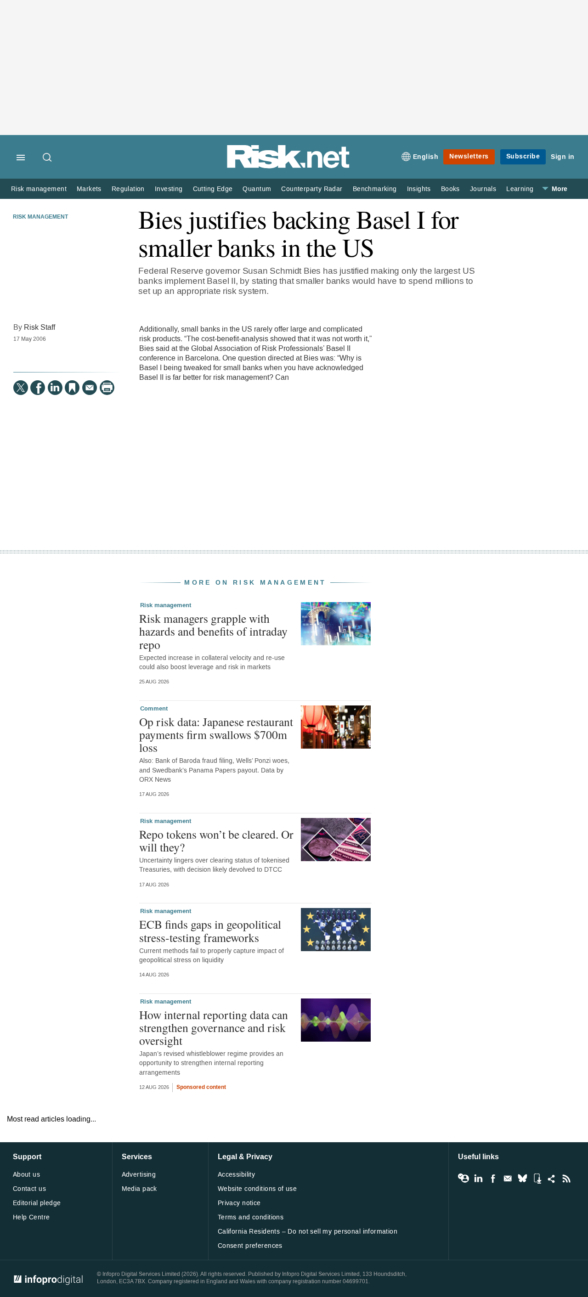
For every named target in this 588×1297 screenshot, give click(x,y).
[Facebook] (37, 387)
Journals (483, 189)
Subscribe (523, 156)
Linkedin (478, 1178)
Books (450, 189)
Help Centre (31, 1217)
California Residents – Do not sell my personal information (307, 1231)
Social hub (551, 1178)
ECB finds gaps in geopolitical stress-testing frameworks (210, 930)
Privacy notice (239, 1203)
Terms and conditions (250, 1217)
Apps (537, 1178)
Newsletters (469, 156)
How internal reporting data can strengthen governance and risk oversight (213, 1027)
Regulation (128, 189)
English (426, 157)
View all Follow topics (463, 1178)
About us (26, 1174)
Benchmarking (375, 189)
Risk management (39, 189)
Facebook (492, 1178)
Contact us (29, 1188)
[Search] (47, 158)
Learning (519, 189)
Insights (419, 189)
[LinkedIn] (55, 387)
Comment (154, 709)
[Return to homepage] (288, 166)
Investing (169, 189)
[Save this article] (72, 387)
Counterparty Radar (311, 189)
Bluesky (522, 1178)
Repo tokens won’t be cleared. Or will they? (216, 840)
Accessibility (236, 1174)
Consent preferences (250, 1245)
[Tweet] (20, 387)
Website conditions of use (257, 1188)
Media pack (139, 1188)
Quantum (257, 189)
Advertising (139, 1174)
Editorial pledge (37, 1203)
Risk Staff (39, 327)
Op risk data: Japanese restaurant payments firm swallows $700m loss (216, 734)
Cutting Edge (213, 189)
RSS (566, 1178)
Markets (89, 189)
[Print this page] (107, 387)
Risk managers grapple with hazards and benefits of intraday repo (213, 631)
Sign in (563, 157)
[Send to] (89, 387)
